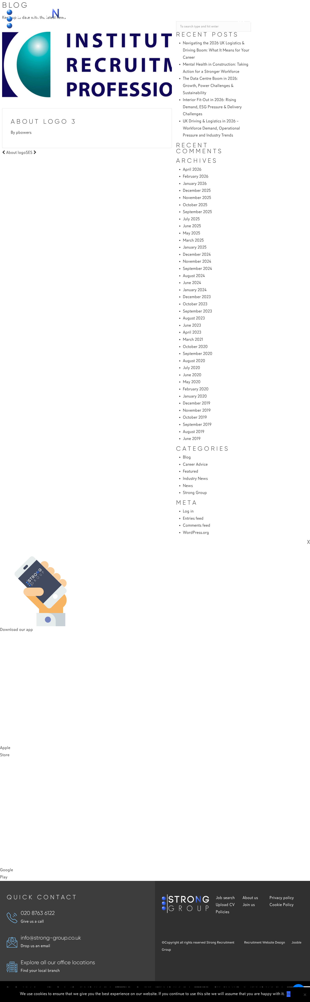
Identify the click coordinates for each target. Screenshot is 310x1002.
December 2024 (197, 255)
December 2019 (196, 403)
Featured (190, 471)
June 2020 (192, 375)
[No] (305, 995)
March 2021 (193, 340)
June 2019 (192, 439)
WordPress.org (196, 533)
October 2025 (195, 205)
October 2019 (195, 417)
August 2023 (194, 318)
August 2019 (193, 432)
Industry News (195, 479)
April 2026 (192, 170)
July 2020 (191, 368)
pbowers (23, 133)
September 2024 (197, 269)
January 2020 (195, 396)
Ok (288, 994)
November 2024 (197, 262)
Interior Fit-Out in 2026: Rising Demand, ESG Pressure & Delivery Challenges (212, 107)
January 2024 (194, 290)
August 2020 (194, 361)
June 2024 (192, 283)
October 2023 (195, 304)
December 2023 (197, 297)
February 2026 (195, 176)
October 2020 (195, 347)
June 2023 (192, 325)
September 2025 (197, 212)
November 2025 (197, 198)
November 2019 (197, 410)
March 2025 (193, 240)
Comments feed (196, 525)
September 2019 (197, 425)
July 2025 (191, 219)
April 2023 (192, 332)
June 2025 (192, 226)
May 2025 (191, 233)
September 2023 (197, 311)
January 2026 (195, 184)
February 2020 (196, 389)
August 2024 (194, 276)
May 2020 (192, 382)
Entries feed (193, 519)
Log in (188, 511)
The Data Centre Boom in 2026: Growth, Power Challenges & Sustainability (210, 86)
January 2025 (194, 247)
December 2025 (197, 191)
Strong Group (195, 493)
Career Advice (195, 464)
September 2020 (197, 354)
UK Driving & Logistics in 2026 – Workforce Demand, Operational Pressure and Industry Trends (211, 128)
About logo (15, 153)
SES (30, 153)
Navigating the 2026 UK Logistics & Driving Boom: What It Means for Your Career (216, 50)
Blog (187, 457)
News (188, 486)
